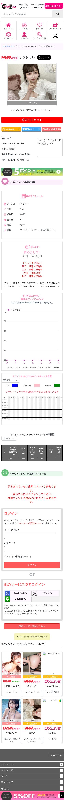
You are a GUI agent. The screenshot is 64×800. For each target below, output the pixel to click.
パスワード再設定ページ (30, 523)
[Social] (55, 36)
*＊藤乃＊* (11, 733)
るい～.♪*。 (32, 686)
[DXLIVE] (52, 681)
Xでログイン (48, 593)
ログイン (32, 565)
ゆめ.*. (32, 733)
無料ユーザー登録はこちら (32, 626)
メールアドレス (12, 530)
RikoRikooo (52, 686)
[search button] (57, 14)
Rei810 (52, 733)
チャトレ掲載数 (37, 4)
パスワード (9, 543)
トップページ (8, 46)
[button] (61, 764)
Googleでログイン (20, 593)
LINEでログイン (20, 599)
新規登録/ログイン (53, 5)
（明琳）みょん (11, 686)
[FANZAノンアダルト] (11, 681)
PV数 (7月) (23, 4)
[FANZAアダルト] (32, 681)
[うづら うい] (32, 82)
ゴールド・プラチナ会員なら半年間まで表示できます (32, 391)
